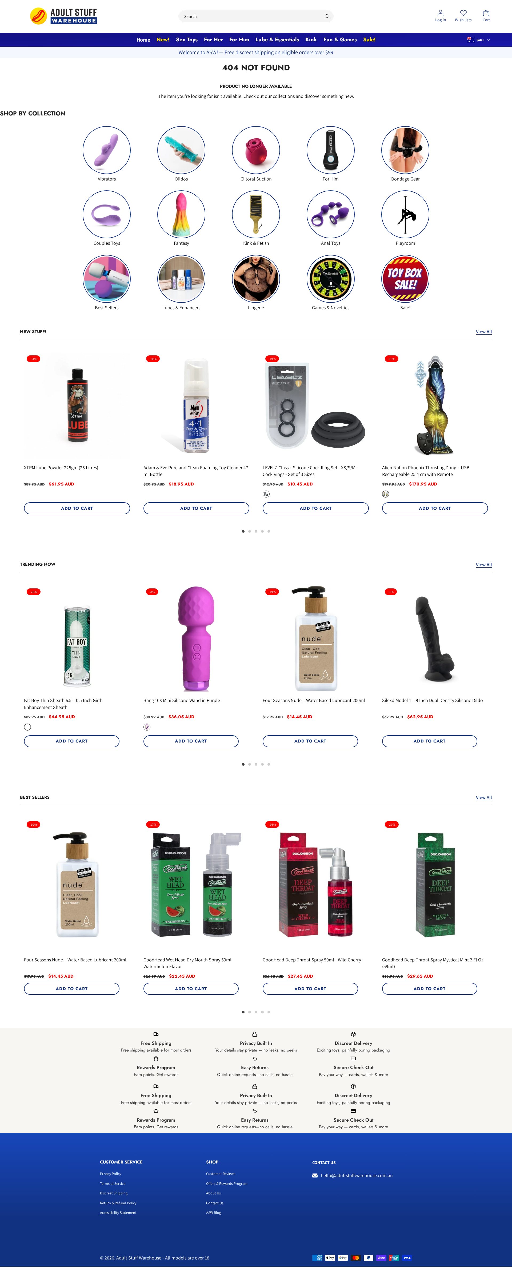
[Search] (327, 16)
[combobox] (256, 16)
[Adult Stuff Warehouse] (63, 16)
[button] (486, 16)
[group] (107, 154)
